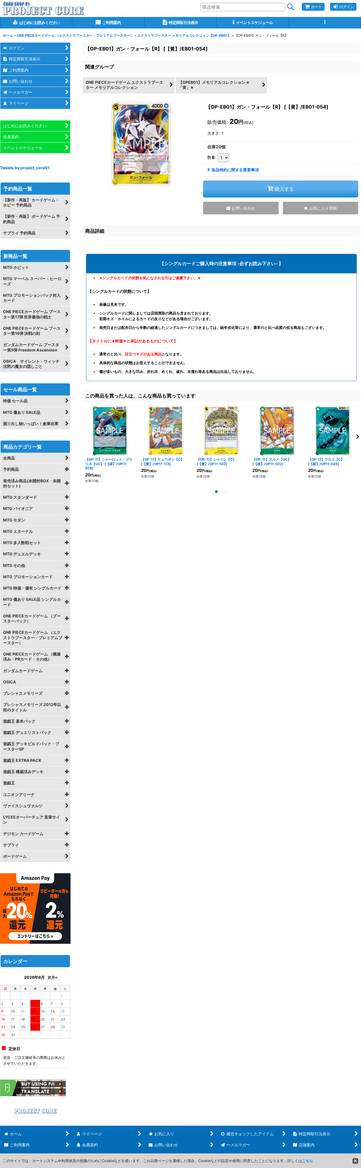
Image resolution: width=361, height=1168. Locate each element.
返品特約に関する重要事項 (235, 169)
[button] (325, 22)
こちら (307, 1160)
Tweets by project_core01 (25, 167)
